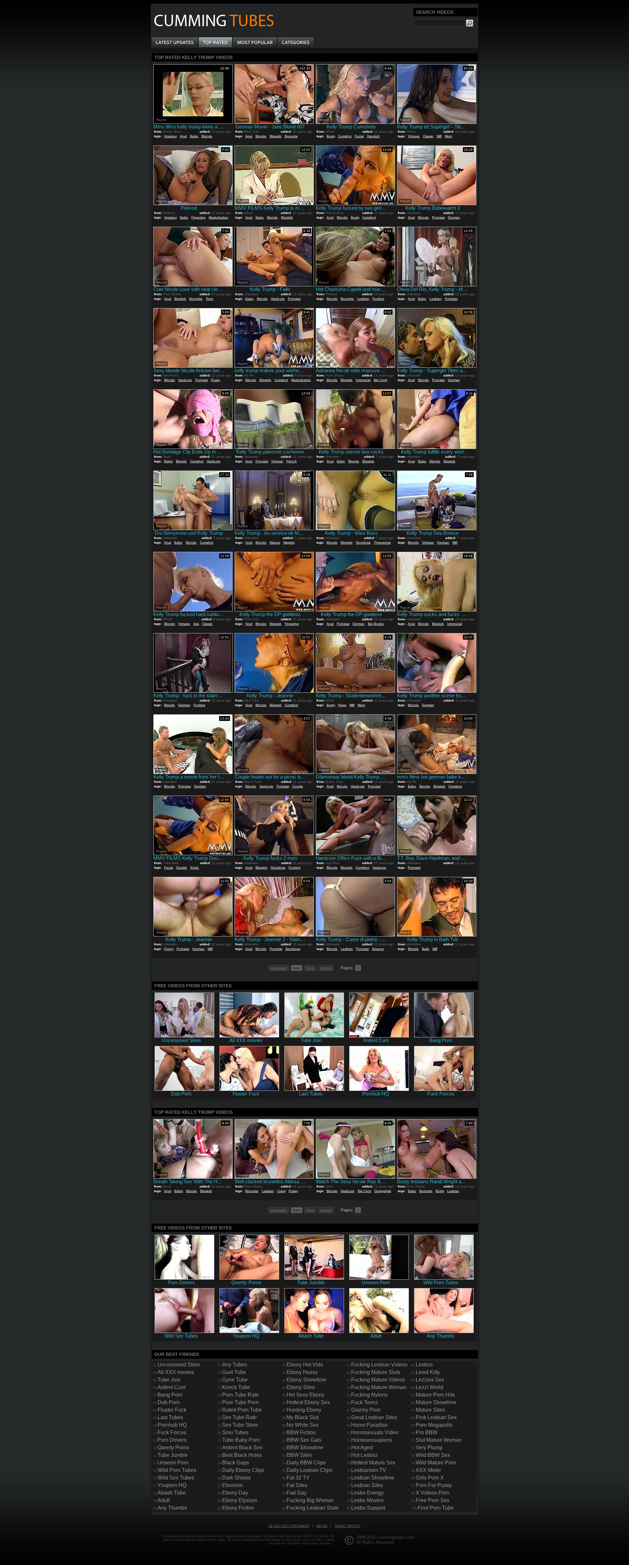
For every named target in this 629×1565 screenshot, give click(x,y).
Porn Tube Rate (240, 1395)
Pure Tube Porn (240, 1402)
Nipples (289, 542)
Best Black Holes (242, 1455)
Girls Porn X (430, 1477)
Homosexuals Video (374, 1432)
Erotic (194, 867)
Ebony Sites (301, 1387)
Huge (342, 705)
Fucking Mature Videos (378, 1379)
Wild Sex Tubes (176, 1477)
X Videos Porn (432, 1493)
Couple (297, 786)
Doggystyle (382, 1191)
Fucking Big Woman (310, 1500)
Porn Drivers (171, 1440)
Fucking (378, 298)
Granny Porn (366, 1410)
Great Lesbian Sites (374, 1417)
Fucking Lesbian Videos (379, 1364)
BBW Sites (299, 1455)
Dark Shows (236, 1477)
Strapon (378, 949)
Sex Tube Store (240, 1425)
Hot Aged (362, 1447)
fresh (310, 968)
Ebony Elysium (239, 1500)
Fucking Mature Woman (379, 1387)
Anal (183, 136)
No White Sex (303, 1425)
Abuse (322, 1526)
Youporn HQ (172, 1485)
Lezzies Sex (430, 1379)
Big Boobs (376, 624)
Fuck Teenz (364, 1402)
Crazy (281, 1191)
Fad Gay (297, 1493)
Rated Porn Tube (242, 1410)
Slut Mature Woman (439, 1440)
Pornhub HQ (172, 1425)
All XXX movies (176, 1372)
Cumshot (345, 136)
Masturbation (218, 217)
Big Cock (380, 380)
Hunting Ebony (304, 1410)
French (291, 461)
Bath (425, 949)
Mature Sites (430, 1410)
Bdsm (168, 461)
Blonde (206, 136)
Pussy (215, 380)
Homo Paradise (369, 1425)
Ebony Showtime (306, 1379)
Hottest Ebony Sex (308, 1402)
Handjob (373, 136)
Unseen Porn (173, 1462)
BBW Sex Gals (304, 1440)
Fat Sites (297, 1485)
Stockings (363, 542)
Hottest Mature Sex (373, 1462)
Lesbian (363, 298)
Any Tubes (234, 1364)
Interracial (363, 380)
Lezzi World (429, 1387)
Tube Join (169, 1379)
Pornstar (438, 217)
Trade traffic (347, 1526)
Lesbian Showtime (372, 1477)
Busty (331, 136)
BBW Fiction (301, 1432)
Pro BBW (426, 1432)
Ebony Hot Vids (305, 1364)
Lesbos (424, 1364)
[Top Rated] (215, 42)
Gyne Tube (235, 1379)
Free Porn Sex (432, 1500)
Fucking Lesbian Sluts (312, 1508)
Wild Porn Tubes (177, 1470)
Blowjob (275, 136)
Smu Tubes (235, 1432)
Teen (209, 298)
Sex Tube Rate (239, 1417)
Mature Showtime (436, 1402)
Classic (428, 136)
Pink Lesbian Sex (436, 1417)
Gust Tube (234, 1372)
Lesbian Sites (367, 1485)
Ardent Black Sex (242, 1447)
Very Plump (429, 1447)
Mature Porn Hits (435, 1395)
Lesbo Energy (367, 1493)
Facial (359, 136)
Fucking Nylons (369, 1395)
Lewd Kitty (428, 1372)
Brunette (291, 136)
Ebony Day (235, 1493)
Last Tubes (170, 1417)
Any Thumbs (172, 1508)
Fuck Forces (172, 1432)
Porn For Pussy (434, 1485)
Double (181, 867)
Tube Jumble (173, 1455)
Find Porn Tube (436, 1508)
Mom (448, 136)
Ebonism (232, 1485)
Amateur (170, 136)
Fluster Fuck (172, 1410)
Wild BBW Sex (433, 1455)
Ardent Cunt (171, 1387)
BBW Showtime (305, 1447)
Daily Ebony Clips (243, 1470)
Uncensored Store (179, 1364)
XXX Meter (428, 1470)
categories (278, 968)
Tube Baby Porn (241, 1440)
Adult (164, 1500)
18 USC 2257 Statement (289, 1526)
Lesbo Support (368, 1508)
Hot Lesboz (364, 1455)
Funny (168, 949)
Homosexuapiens (371, 1440)
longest (326, 968)
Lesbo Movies (367, 1500)
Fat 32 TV (298, 1477)
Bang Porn (170, 1395)
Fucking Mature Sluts (375, 1372)
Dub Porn (169, 1402)
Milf (439, 136)
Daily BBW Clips (306, 1462)
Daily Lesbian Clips (309, 1470)
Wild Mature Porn (436, 1462)
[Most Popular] (254, 42)
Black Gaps (235, 1462)
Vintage (414, 136)
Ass (196, 624)
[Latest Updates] (174, 42)
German (454, 217)
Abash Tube (172, 1493)
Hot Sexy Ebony (305, 1395)
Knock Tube (236, 1387)
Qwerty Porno (173, 1447)
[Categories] (295, 42)
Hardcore (278, 298)
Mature (275, 542)
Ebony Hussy (302, 1372)
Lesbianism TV (368, 1470)
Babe (194, 136)
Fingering (198, 217)
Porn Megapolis (434, 1425)
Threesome (382, 542)
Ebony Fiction (238, 1508)
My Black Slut (302, 1417)
